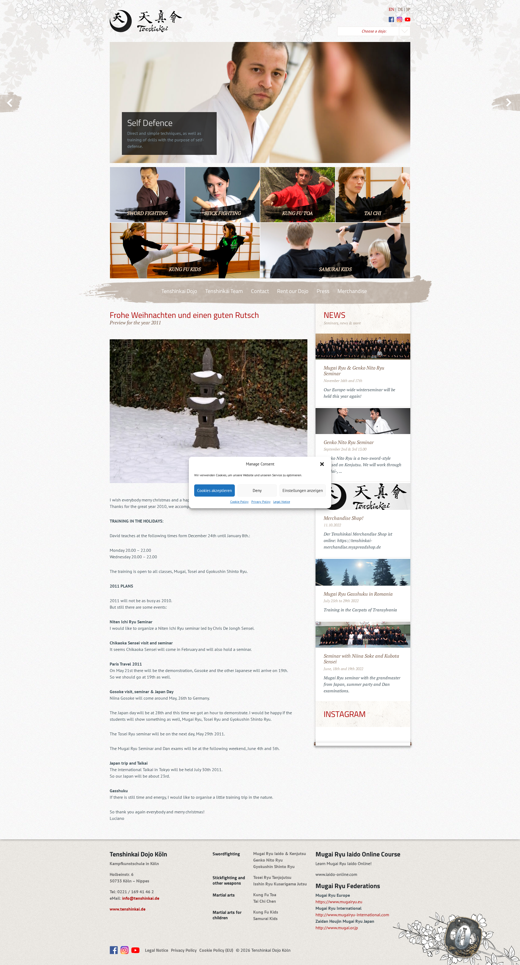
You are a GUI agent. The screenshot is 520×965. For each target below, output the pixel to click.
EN (391, 9)
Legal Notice (281, 502)
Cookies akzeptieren (214, 490)
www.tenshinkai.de (127, 909)
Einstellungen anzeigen (302, 490)
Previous (11, 102)
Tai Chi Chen (264, 901)
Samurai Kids (265, 918)
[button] (322, 464)
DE (400, 9)
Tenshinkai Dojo (179, 291)
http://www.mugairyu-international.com (352, 914)
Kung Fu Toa (264, 894)
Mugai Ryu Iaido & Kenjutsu (279, 853)
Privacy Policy (261, 502)
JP (408, 9)
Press (323, 291)
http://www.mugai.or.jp (337, 927)
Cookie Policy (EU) (216, 950)
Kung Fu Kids (265, 912)
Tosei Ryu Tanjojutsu (272, 877)
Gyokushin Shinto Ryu (274, 866)
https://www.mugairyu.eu (339, 901)
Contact (260, 291)
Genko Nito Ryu (268, 860)
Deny (257, 490)
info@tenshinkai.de (140, 898)
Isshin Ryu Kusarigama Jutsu (280, 883)
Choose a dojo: (374, 31)
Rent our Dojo (292, 291)
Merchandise (352, 291)
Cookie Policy (239, 502)
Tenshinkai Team (224, 291)
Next (505, 102)
